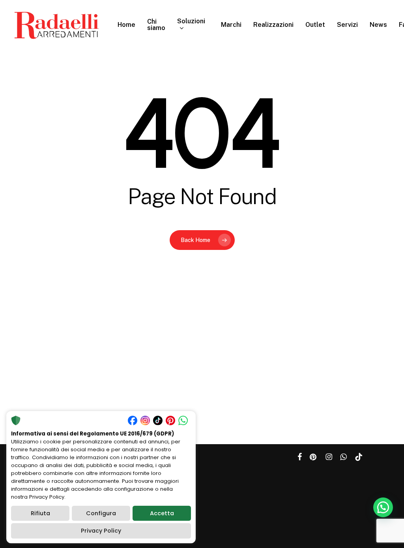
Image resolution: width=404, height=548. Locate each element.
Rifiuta (40, 513)
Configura (101, 513)
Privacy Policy (101, 531)
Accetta (162, 513)
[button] (383, 507)
